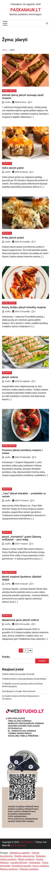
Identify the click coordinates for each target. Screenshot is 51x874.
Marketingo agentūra (20, 853)
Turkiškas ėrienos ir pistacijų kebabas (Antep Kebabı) (24, 679)
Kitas (30, 650)
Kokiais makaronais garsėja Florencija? (18, 674)
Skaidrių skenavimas (24, 856)
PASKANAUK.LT (25, 9)
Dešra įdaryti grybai (13, 167)
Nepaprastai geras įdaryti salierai (20, 619)
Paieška (6, 657)
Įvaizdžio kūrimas (18, 862)
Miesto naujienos (26, 859)
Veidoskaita (34, 862)
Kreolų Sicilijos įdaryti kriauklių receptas (24, 307)
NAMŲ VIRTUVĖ (9, 91)
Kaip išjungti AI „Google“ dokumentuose (18, 691)
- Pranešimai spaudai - (22, 866)
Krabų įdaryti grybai (13, 237)
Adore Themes (18, 845)
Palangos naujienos (28, 869)
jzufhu (8, 102)
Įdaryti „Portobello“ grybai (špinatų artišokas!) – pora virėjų (21, 538)
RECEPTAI (7, 163)
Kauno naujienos (41, 866)
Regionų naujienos (9, 869)
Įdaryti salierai (10, 377)
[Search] (47, 23)
